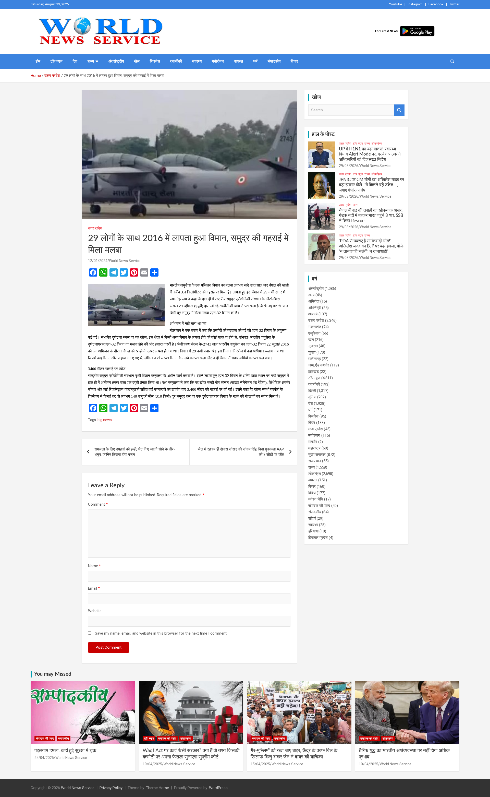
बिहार (311, 422)
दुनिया (312, 397)
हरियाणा (313, 531)
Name (94, 566)
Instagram (415, 4)
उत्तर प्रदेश (95, 228)
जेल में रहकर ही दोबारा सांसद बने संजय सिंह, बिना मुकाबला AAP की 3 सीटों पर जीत (241, 452)
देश (75, 61)
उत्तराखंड (314, 327)
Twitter (454, 4)
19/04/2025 (152, 764)
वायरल (238, 61)
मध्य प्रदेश (315, 429)
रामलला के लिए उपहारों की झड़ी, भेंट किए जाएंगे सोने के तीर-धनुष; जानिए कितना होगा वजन (134, 452)
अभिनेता (313, 301)
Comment (98, 504)
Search (399, 110)
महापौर (312, 441)
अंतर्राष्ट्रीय (116, 61)
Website (95, 611)
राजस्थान (314, 461)
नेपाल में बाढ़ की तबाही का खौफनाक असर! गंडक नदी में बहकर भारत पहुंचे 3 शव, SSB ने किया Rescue (371, 215)
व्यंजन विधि (315, 499)
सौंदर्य (312, 518)
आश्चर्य (312, 314)
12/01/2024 (97, 261)
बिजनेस (155, 61)
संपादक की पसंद (319, 505)
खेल (137, 61)
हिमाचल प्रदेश (318, 537)
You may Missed (52, 674)
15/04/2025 (260, 764)
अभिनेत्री (314, 307)
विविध (312, 493)
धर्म (255, 61)
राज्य (91, 61)
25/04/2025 (44, 758)
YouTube (395, 4)
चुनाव (311, 352)
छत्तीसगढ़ (314, 358)
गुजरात (313, 346)
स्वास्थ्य (197, 61)
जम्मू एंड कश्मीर (318, 365)
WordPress (218, 788)
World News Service (125, 261)
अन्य (311, 295)
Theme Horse (157, 788)
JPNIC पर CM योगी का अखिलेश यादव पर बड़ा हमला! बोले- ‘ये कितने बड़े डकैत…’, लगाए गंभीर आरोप (371, 184)
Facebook (436, 4)
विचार (294, 61)
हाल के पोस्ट (323, 134)
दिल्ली (312, 390)
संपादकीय (274, 61)
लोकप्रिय (377, 143)
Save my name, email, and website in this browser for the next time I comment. (161, 633)
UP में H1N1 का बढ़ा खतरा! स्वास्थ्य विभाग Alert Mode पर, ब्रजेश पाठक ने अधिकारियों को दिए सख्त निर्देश (370, 154)
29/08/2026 (348, 166)
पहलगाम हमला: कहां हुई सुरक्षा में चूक (65, 750)
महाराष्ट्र (314, 448)
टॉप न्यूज (57, 61)
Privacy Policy (111, 788)
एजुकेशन (314, 333)
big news (104, 420)
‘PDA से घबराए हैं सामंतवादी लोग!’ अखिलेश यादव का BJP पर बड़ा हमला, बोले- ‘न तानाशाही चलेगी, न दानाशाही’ (371, 246)
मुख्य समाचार (317, 454)
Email (94, 588)
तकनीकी (176, 61)
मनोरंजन (218, 61)
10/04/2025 (368, 764)
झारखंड (313, 371)
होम (38, 61)
